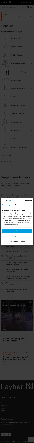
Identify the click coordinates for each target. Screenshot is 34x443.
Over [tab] (28, 205)
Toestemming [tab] (6, 205)
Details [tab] (17, 205)
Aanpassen (16, 236)
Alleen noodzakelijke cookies (17, 241)
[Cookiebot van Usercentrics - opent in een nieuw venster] (25, 201)
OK (17, 231)
